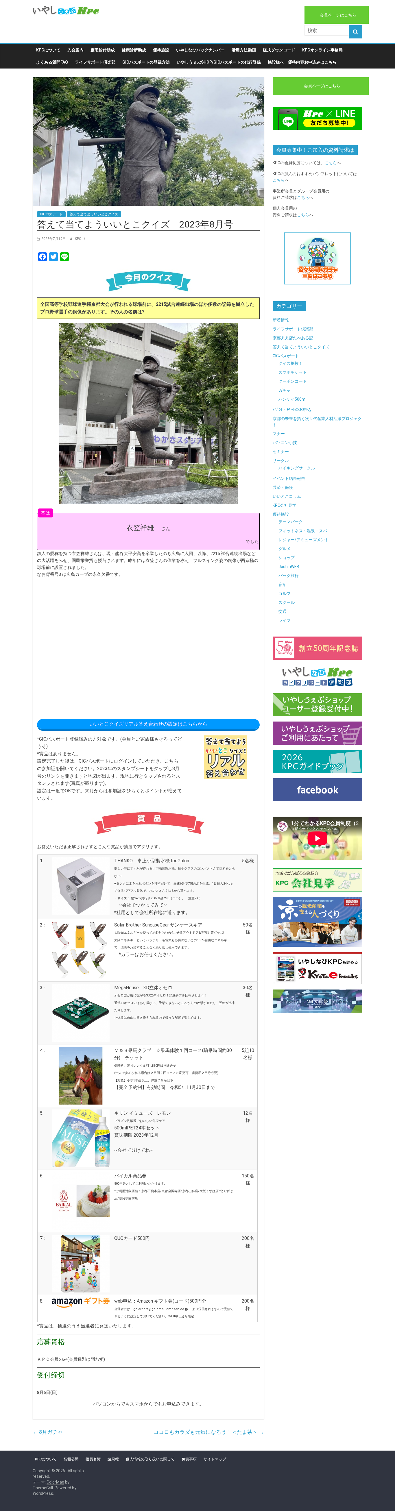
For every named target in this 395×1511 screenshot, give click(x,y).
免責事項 (189, 1459)
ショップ (286, 557)
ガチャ (284, 390)
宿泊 (282, 584)
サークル (281, 460)
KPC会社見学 (284, 505)
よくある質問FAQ (52, 62)
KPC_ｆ (80, 239)
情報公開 (71, 1459)
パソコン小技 (285, 442)
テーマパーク (290, 521)
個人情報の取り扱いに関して (150, 1459)
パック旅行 (288, 575)
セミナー (281, 451)
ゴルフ (284, 593)
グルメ (284, 548)
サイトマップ (215, 1459)
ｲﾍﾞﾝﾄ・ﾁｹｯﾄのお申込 (292, 409)
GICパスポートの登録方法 (146, 62)
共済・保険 (283, 487)
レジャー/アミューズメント (303, 539)
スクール (286, 602)
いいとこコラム (287, 496)
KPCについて (48, 50)
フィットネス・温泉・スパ (302, 530)
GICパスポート (51, 214)
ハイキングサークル (296, 468)
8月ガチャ (48, 1432)
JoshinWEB (288, 566)
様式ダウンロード (279, 50)
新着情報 (281, 320)
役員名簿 (93, 1459)
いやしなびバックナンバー (200, 50)
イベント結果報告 (289, 478)
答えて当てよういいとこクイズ (94, 214)
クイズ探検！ (290, 363)
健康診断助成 (134, 50)
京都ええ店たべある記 (293, 338)
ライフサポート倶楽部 (95, 62)
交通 (282, 611)
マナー (279, 433)
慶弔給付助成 (103, 50)
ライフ (284, 620)
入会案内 (75, 50)
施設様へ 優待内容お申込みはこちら (302, 62)
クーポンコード (292, 381)
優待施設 (161, 50)
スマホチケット (292, 372)
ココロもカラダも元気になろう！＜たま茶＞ (209, 1432)
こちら (331, 162)
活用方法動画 (244, 50)
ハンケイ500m (291, 399)
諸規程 (113, 1459)
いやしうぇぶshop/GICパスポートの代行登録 (219, 62)
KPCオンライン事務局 (322, 50)
